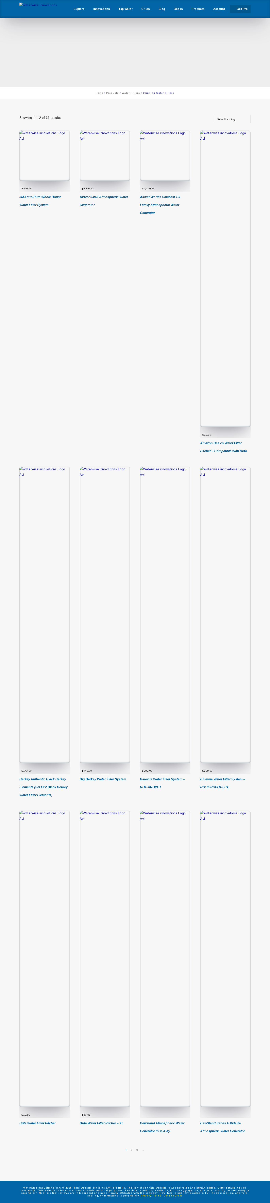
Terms (157, 1195)
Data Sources (173, 1195)
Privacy (146, 1195)
